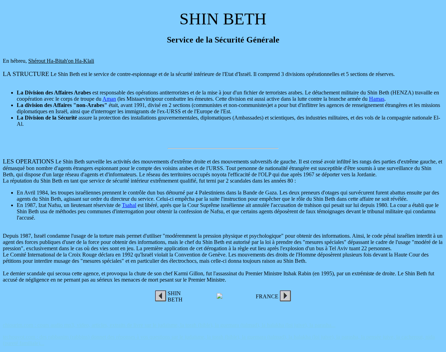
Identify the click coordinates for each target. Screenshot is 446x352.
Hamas (376, 99)
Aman (109, 99)
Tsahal (129, 205)
